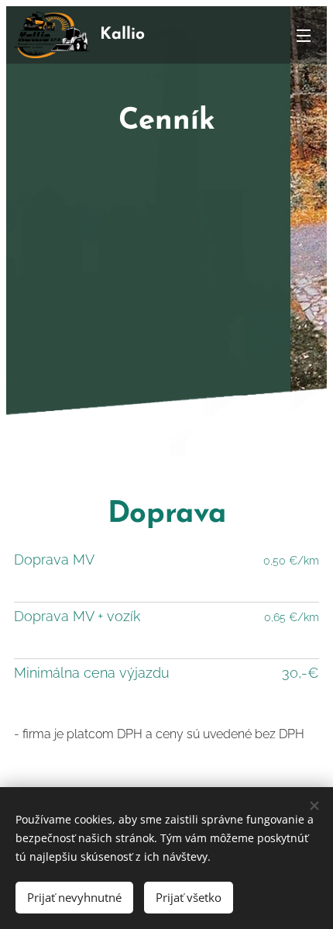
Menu (303, 34)
